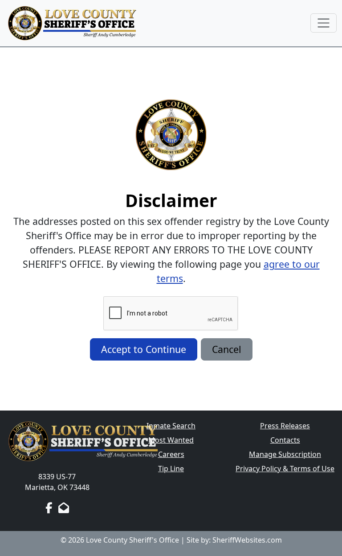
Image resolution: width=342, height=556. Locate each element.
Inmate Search (171, 426)
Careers (171, 454)
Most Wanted (171, 440)
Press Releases (285, 426)
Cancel (226, 349)
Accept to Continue (143, 349)
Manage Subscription (285, 454)
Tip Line (171, 468)
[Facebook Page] (48, 507)
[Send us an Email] (63, 507)
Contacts (285, 440)
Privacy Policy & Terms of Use (285, 468)
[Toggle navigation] (323, 23)
